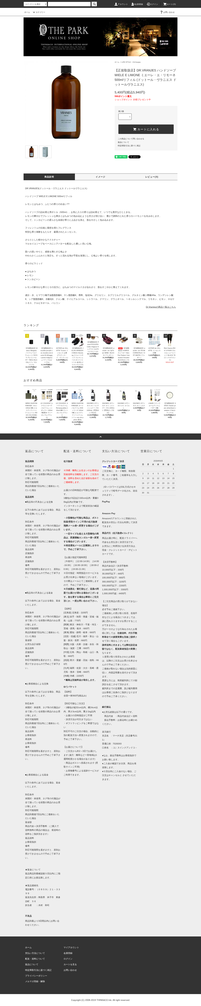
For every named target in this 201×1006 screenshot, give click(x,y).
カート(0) (171, 4)
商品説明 (49, 177)
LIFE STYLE (126, 62)
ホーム (27, 12)
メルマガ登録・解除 (35, 981)
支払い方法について (35, 953)
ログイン (154, 4)
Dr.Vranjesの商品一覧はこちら (161, 307)
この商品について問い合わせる (131, 139)
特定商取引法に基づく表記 (129, 146)
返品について (123, 142)
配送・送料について (35, 958)
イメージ (100, 177)
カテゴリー (40, 12)
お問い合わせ (169, 12)
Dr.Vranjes (137, 62)
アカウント (123, 4)
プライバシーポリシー (36, 975)
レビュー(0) (151, 177)
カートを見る (70, 964)
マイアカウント (71, 947)
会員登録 (139, 4)
